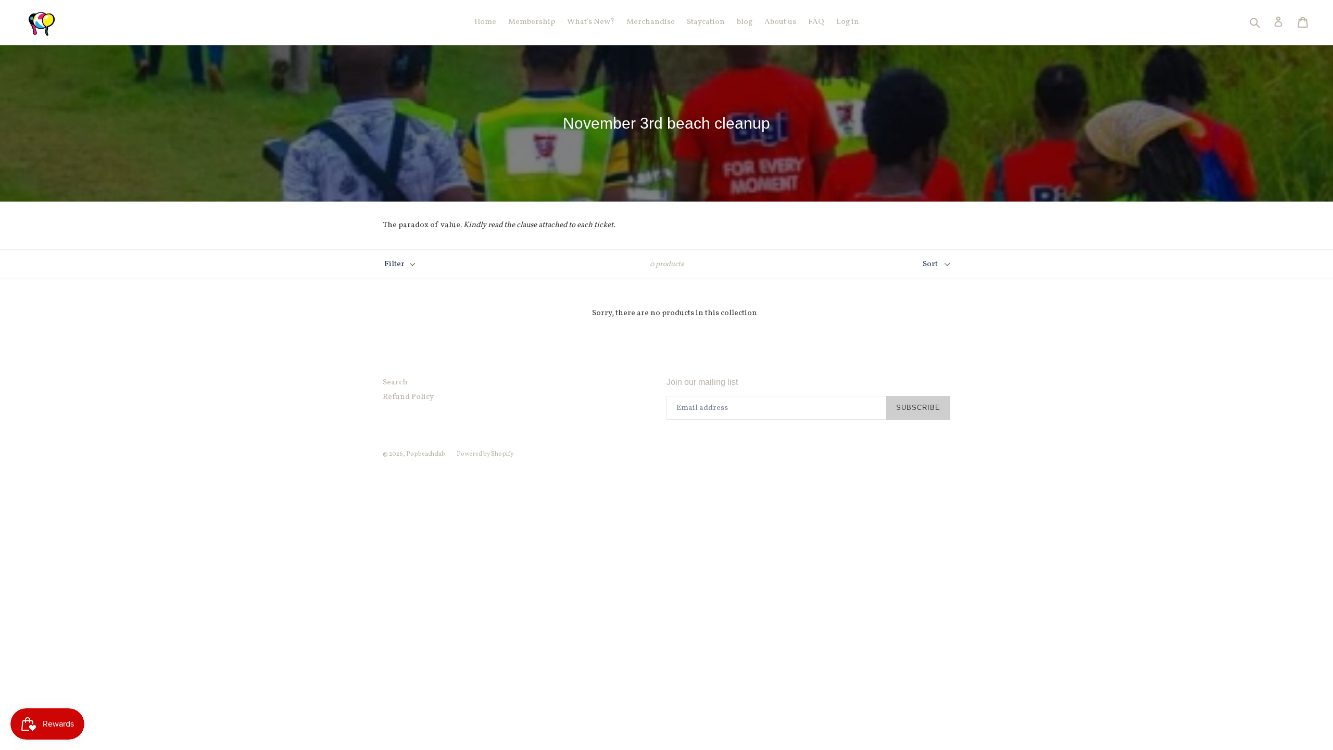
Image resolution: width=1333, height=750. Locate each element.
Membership (531, 22)
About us (780, 22)
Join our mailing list (702, 382)
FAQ (816, 22)
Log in (847, 22)
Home (485, 22)
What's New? (590, 22)
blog (744, 22)
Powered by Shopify (485, 454)
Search (395, 382)
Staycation (706, 22)
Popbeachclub (426, 454)
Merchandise (650, 22)
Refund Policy (408, 397)
